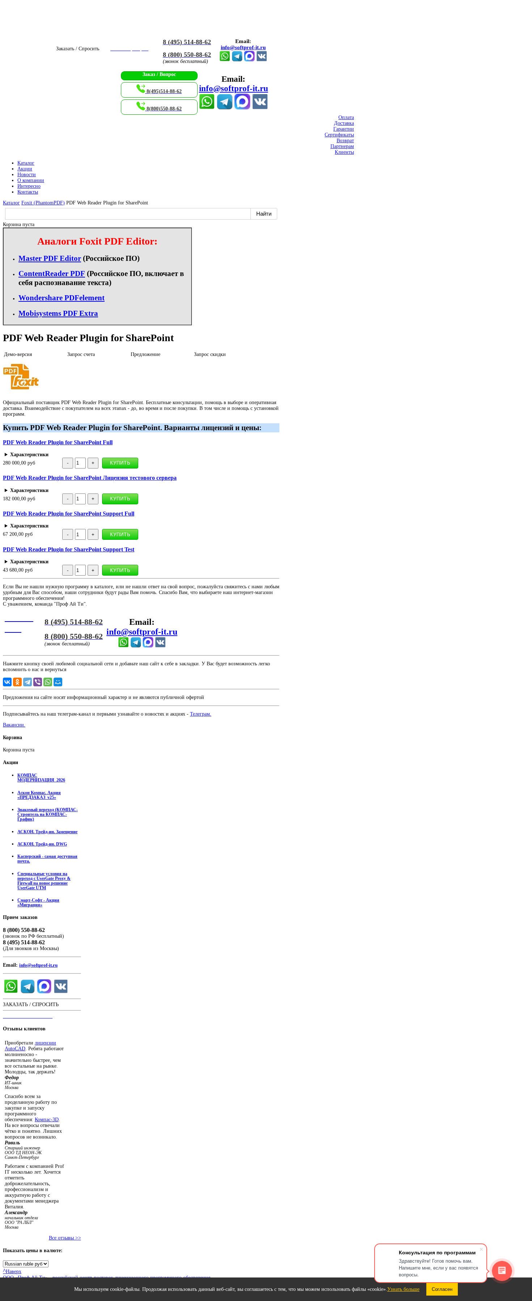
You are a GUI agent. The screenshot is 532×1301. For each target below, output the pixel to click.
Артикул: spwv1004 (112, 562)
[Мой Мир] (58, 682)
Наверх (12, 1271)
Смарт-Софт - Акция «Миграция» (38, 902)
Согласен (442, 1289)
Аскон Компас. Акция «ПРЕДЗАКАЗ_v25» (39, 795)
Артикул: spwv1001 (102, 455)
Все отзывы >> (65, 1238)
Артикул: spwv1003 (95, 526)
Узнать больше (403, 1289)
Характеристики (29, 454)
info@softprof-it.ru (243, 47)
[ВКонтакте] (262, 60)
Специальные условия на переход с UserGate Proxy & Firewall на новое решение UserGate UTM (44, 881)
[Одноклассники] (17, 682)
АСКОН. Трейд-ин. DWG (42, 844)
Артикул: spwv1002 (102, 490)
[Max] (249, 60)
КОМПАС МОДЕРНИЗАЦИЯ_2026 (41, 778)
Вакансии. (14, 725)
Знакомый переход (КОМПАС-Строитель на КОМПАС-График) (47, 815)
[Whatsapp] (225, 60)
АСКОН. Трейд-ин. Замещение (47, 832)
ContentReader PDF (51, 273)
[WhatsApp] (47, 682)
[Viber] (37, 682)
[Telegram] (237, 60)
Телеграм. (200, 714)
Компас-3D (47, 1119)
